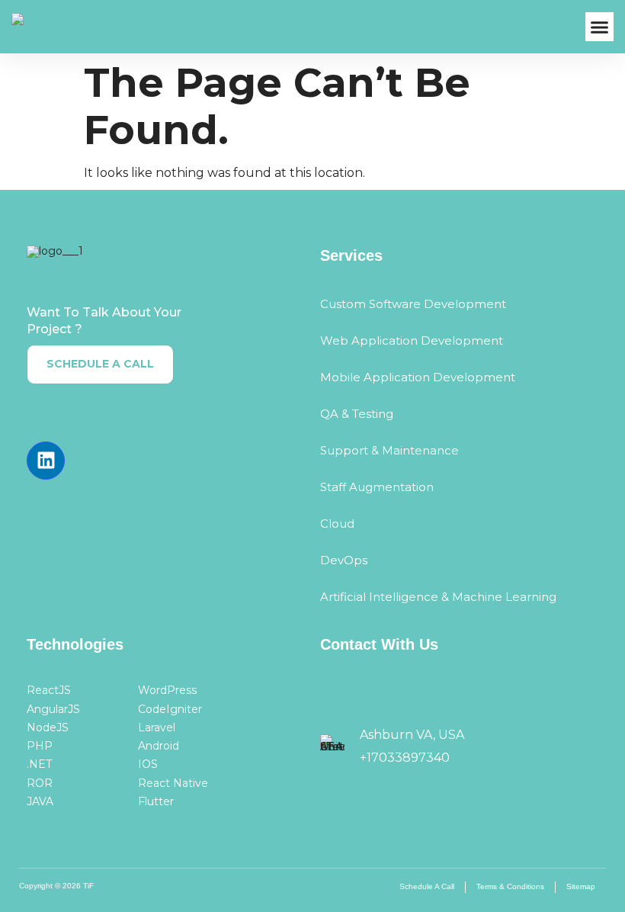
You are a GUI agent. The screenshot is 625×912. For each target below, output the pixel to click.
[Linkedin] (46, 461)
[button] (599, 26)
